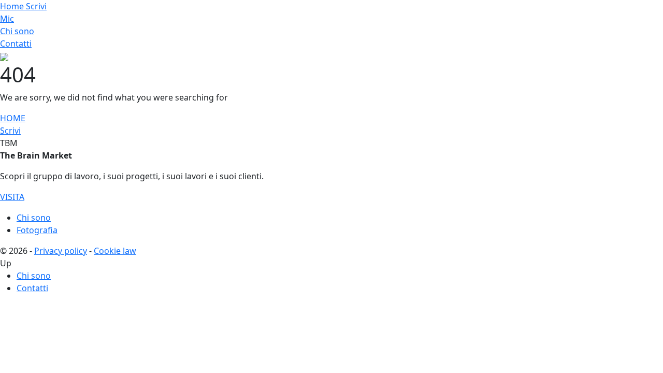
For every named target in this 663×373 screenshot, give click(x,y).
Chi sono (17, 31)
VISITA (12, 197)
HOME (12, 118)
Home (13, 6)
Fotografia (37, 230)
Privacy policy (60, 250)
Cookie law (115, 250)
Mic (7, 18)
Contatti (16, 43)
